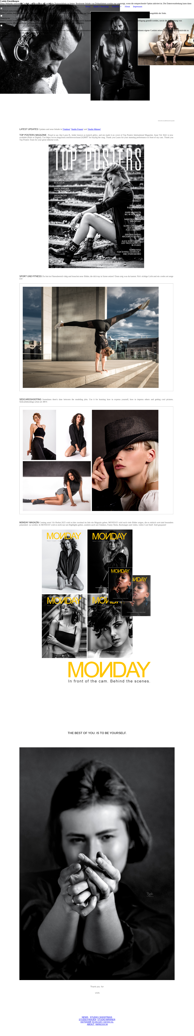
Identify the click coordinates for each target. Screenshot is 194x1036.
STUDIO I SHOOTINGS (101, 1017)
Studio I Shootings (101, 6)
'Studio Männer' (94, 129)
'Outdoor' (66, 129)
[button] (97, 35)
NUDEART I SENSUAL (103, 1022)
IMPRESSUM (101, 1024)
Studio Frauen (77, 129)
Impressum (137, 6)
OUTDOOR (86, 1022)
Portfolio (115, 6)
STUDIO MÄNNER (106, 1019)
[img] (35, 6)
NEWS (85, 1017)
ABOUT (91, 1024)
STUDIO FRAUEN (87, 1019)
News (87, 6)
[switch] (1, 16)
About (127, 6)
